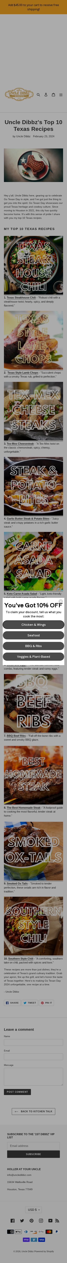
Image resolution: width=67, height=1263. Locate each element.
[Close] (61, 601)
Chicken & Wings (33, 624)
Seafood (34, 635)
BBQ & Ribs (33, 646)
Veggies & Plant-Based (33, 656)
